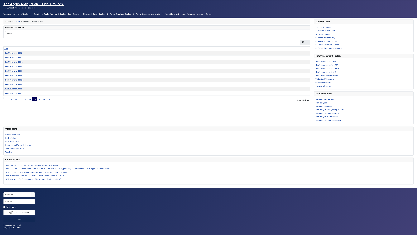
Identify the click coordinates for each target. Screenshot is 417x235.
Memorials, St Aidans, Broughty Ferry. (329, 110)
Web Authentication (21, 213)
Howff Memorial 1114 (13, 89)
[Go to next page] (57, 98)
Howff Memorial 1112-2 (13, 80)
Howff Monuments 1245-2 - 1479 (328, 72)
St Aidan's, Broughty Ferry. (325, 38)
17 (44, 99)
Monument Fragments (323, 86)
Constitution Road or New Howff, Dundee (50, 14)
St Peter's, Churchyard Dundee (119, 14)
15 (35, 99)
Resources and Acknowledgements (18, 145)
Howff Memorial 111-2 (13, 62)
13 (25, 99)
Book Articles (10, 138)
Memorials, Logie (321, 103)
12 (21, 99)
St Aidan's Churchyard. (170, 14)
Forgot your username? (12, 228)
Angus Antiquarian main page (192, 14)
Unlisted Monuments (323, 82)
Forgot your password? (12, 225)
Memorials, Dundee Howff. (325, 99)
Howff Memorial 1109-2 (13, 53)
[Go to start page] (4, 98)
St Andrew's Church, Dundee (94, 14)
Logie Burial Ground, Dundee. (326, 31)
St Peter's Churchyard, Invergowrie (146, 14)
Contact (209, 14)
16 (39, 99)
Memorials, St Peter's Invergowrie (328, 120)
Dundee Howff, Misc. (13, 134)
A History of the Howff (22, 14)
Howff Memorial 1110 (13, 66)
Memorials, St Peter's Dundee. (327, 117)
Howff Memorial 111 (12, 58)
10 (11, 99)
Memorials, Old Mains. (323, 106)
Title (6, 49)
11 (16, 99)
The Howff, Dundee (323, 27)
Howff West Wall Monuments (326, 76)
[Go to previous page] (7, 98)
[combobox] (19, 33)
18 (49, 99)
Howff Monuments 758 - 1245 (327, 69)
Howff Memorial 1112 (13, 75)
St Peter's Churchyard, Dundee (327, 45)
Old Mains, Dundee (322, 34)
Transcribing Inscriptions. (14, 148)
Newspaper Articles (12, 141)
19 (53, 99)
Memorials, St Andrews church (327, 113)
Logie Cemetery (74, 14)
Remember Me (11, 207)
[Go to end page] (59, 98)
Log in (19, 219)
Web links (9, 152)
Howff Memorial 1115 (13, 93)
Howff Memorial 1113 (13, 84)
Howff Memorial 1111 (13, 71)
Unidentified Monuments (324, 79)
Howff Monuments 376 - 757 (326, 65)
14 (30, 99)
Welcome (7, 14)
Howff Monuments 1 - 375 (325, 62)
